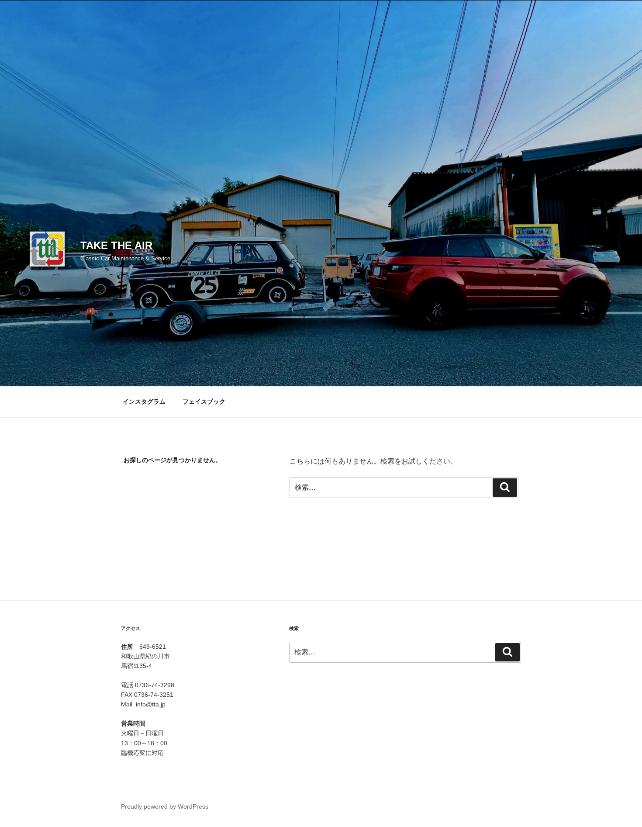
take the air (116, 245)
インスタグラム (144, 401)
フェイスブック (204, 401)
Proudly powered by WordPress (164, 806)
